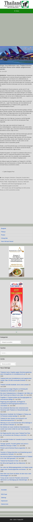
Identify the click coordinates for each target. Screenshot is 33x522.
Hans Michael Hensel (7, 241)
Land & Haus (13, 179)
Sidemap (3, 497)
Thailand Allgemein (12, 181)
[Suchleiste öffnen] (30, 11)
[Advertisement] (16, 29)
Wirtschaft (26, 181)
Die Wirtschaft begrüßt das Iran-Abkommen (12, 463)
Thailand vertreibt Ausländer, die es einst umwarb (14, 384)
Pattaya (31, 179)
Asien (3, 177)
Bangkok (7, 177)
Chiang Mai (18, 177)
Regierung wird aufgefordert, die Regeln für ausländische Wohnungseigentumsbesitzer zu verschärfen (13, 403)
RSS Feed (4, 494)
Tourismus (20, 181)
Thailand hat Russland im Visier (9, 461)
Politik (5, 181)
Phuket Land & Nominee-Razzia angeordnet (12, 448)
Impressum (4, 501)
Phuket (2, 181)
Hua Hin (7, 179)
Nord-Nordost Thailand (22, 179)
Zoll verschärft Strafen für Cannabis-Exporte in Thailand (16, 439)
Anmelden (4, 490)
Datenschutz (4, 504)
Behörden (12, 177)
